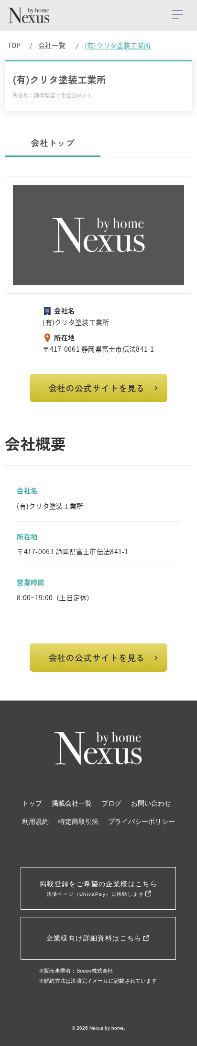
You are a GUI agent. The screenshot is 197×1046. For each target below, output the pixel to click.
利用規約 (35, 821)
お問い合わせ (151, 803)
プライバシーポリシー (141, 821)
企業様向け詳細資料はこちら (95, 938)
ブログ (111, 803)
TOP (14, 45)
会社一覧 (52, 45)
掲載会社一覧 (72, 803)
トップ (32, 803)
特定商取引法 (78, 821)
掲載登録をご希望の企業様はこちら (98, 888)
